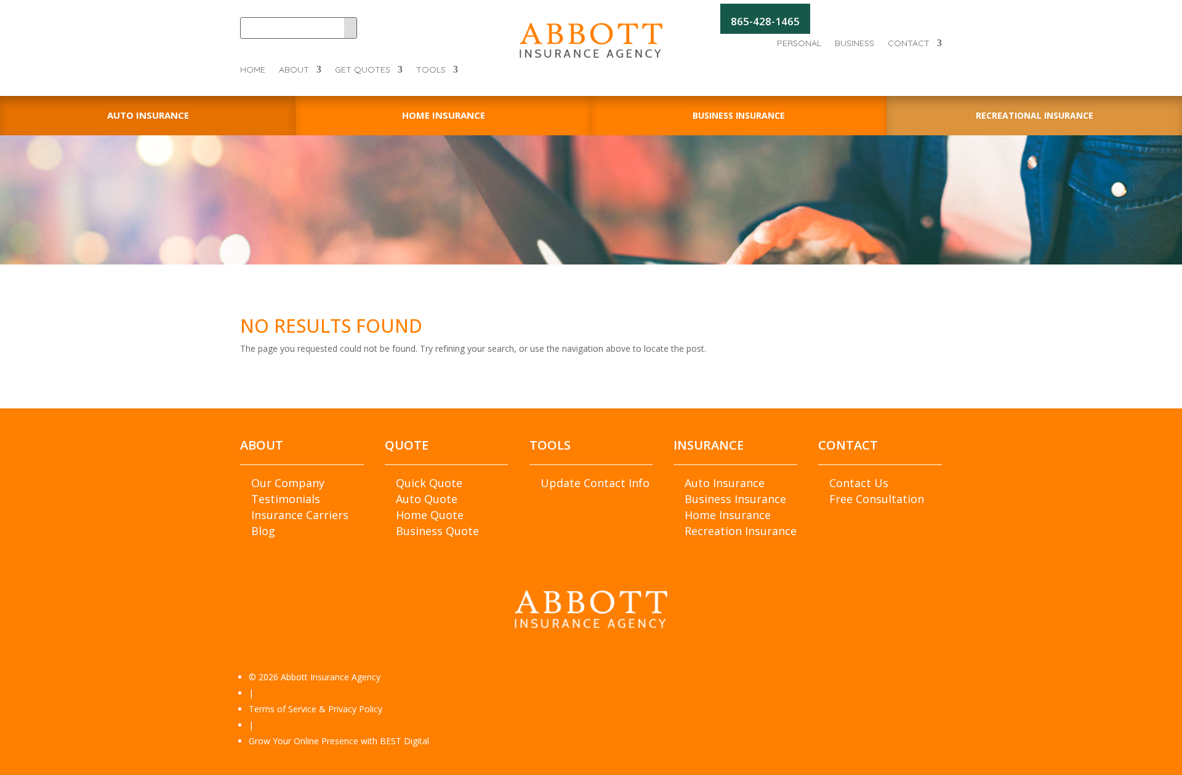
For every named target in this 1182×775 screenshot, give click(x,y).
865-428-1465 (765, 21)
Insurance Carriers (299, 514)
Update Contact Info (595, 482)
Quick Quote (429, 482)
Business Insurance (735, 498)
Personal (799, 44)
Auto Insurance (725, 482)
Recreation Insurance (741, 530)
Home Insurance (728, 514)
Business (854, 44)
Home (252, 70)
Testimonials (285, 498)
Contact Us (858, 482)
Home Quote (430, 514)
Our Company (287, 482)
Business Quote (437, 530)
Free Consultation (876, 498)
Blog (263, 530)
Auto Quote (426, 498)
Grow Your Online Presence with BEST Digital (339, 741)
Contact (909, 44)
